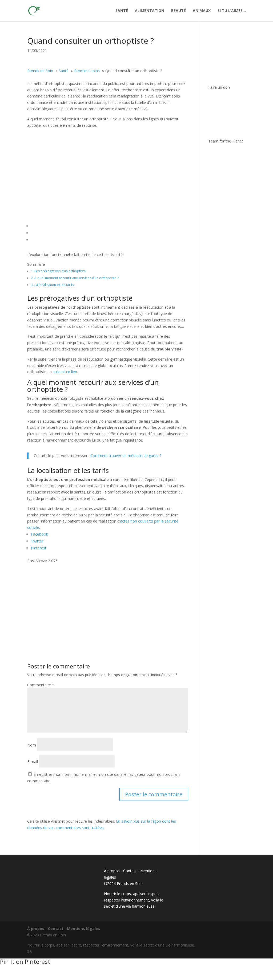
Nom (31, 745)
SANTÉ (121, 11)
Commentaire (40, 684)
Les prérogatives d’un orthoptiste (58, 271)
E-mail (32, 761)
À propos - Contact (120, 870)
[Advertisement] (107, 601)
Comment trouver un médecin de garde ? (125, 455)
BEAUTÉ (178, 11)
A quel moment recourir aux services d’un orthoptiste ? (75, 278)
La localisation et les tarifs (52, 285)
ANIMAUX (202, 11)
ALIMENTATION (149, 11)
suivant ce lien (65, 371)
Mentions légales (83, 928)
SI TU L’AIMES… (232, 11)
